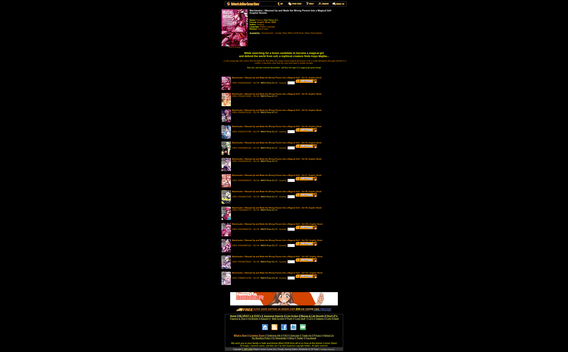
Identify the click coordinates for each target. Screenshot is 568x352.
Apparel (264, 318)
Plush (290, 318)
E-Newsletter (280, 338)
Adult (336, 318)
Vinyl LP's (332, 316)
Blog (291, 338)
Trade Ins (307, 335)
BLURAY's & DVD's (250, 316)
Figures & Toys (238, 318)
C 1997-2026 (247, 349)
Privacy (318, 335)
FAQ (285, 335)
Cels (328, 318)
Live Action (292, 316)
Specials (294, 335)
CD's (310, 318)
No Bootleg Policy (261, 338)
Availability (255, 33)
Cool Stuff (300, 318)
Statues (320, 318)
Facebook (311, 338)
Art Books (253, 318)
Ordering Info (274, 335)
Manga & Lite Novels (312, 316)
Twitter (299, 338)
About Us (329, 335)
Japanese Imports (273, 316)
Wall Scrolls (278, 318)
